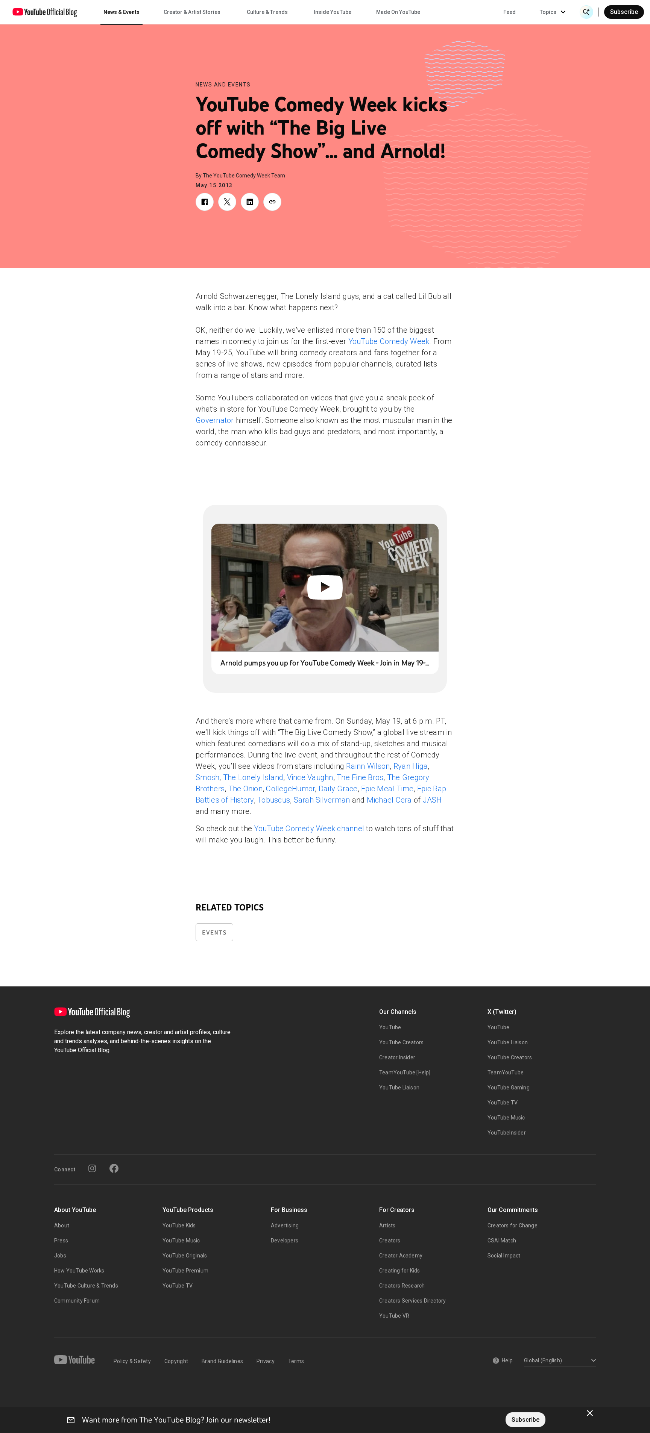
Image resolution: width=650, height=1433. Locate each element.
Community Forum (77, 1301)
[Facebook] (113, 1168)
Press (61, 1241)
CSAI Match (501, 1241)
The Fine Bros (360, 777)
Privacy (266, 1361)
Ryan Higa (410, 766)
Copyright (176, 1361)
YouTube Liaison (399, 1088)
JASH (432, 799)
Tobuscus (273, 799)
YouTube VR (394, 1316)
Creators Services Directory (412, 1301)
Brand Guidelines (222, 1361)
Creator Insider (397, 1057)
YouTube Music (506, 1118)
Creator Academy (400, 1256)
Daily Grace (338, 788)
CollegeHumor (290, 788)
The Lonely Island (253, 777)
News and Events (223, 85)
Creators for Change (512, 1225)
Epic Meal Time (387, 788)
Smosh (207, 777)
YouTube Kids (179, 1225)
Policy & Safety (132, 1361)
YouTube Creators (401, 1042)
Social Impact (504, 1256)
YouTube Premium (185, 1271)
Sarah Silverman (322, 799)
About (61, 1225)
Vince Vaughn (310, 777)
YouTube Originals (184, 1256)
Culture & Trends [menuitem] (267, 12)
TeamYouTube (505, 1072)
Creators (390, 1241)
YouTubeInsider (506, 1133)
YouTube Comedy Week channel (309, 828)
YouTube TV (502, 1103)
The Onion (245, 788)
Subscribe (624, 11)
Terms (296, 1361)
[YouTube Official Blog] (45, 12)
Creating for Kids (399, 1271)
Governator (215, 420)
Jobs (60, 1256)
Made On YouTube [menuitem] (398, 12)
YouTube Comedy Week (389, 341)
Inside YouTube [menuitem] (332, 12)
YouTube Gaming (508, 1088)
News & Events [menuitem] (121, 12)
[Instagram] (92, 1168)
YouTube (390, 1027)
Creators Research (402, 1286)
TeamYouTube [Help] (405, 1072)
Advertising (285, 1225)
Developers (284, 1241)
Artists (387, 1225)
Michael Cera (389, 799)
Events (214, 932)
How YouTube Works (79, 1271)
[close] (590, 1413)
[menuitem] (509, 12)
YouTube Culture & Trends (86, 1286)
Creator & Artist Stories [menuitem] (192, 12)
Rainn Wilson (368, 766)
